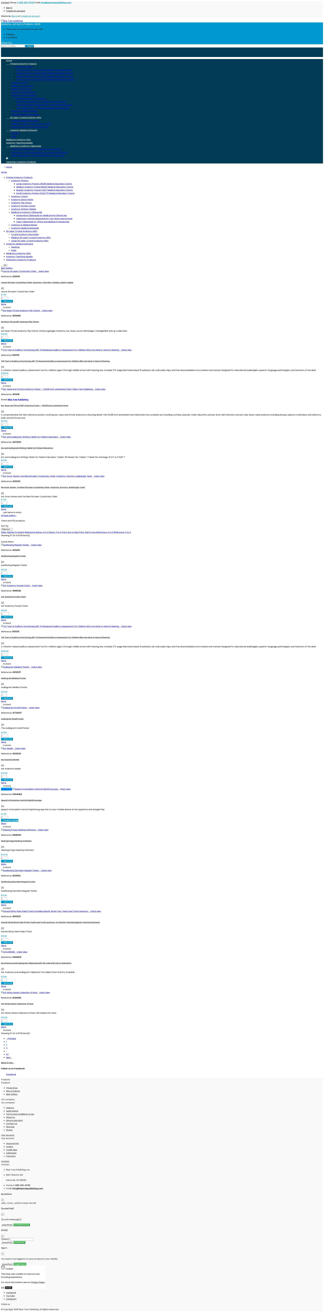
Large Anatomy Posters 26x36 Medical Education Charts (44, 70)
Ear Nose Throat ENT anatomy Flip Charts (20, 321)
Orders (9, 1146)
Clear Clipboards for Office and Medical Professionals (42, 108)
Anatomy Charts (19, 82)
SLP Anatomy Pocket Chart (13, 597)
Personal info (12, 1143)
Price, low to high (70, 532)
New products (13, 1091)
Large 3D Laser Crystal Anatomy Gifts (29, 127)
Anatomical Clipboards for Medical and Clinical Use (41, 101)
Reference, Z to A (122, 532)
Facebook (11, 1074)
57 (7, 1054)
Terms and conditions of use (20, 1114)
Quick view (43, 271)
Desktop (15, 133)
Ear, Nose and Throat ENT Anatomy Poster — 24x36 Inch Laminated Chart (34, 405)
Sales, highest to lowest (13, 532)
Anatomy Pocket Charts (23, 92)
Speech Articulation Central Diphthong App (21, 800)
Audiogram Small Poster (12, 719)
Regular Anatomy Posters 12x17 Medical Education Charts (44, 76)
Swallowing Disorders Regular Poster (18, 881)
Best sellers (11, 1094)
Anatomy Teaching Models (19, 142)
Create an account (15, 10)
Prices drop (11, 1087)
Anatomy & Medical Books (24, 111)
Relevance (7, 529)
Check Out (7, 42)
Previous (11, 1038)
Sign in (9, 7)
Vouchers (11, 1156)
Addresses (11, 1153)
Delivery (10, 1107)
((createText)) (19, 1242)
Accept (8, 1288)
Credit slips (11, 1149)
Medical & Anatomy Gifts (18, 139)
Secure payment (14, 1120)
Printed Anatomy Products (21, 63)
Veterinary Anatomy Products (21, 161)
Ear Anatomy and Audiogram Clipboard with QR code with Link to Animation (36, 963)
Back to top (8, 1062)
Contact (5, 2)
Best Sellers (7, 268)
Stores (9, 1130)
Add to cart (7, 301)
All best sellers (9, 515)
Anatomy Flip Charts (21, 89)
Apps (13, 136)
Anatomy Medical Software (21, 130)
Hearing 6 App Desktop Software (16, 841)
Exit (2, 1287)
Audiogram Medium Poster (13, 678)
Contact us (11, 1123)
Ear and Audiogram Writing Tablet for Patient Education (27, 448)
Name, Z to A (55, 532)
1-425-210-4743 (25, 2)
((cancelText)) (7, 1225)
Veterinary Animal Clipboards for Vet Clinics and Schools (44, 104)
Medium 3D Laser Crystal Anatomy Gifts (31, 123)
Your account (7, 1135)
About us (10, 1117)
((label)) (5, 1239)
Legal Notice (12, 1111)
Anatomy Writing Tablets (23, 95)
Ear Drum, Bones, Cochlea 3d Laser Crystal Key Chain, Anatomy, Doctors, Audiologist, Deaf (43, 487)
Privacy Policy (38, 1282)
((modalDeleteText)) (22, 1225)
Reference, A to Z (105, 532)
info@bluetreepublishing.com (56, 2)
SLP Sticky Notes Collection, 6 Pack (17, 1004)
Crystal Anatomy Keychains (25, 120)
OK (4, 265)
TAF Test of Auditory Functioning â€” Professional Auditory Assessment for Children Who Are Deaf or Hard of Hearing (55, 361)
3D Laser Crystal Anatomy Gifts (23, 117)
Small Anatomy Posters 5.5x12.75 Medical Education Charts (45, 79)
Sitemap (10, 1126)
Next (9, 1057)
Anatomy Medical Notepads (25, 114)
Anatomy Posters (22, 66)
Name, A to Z (42, 532)
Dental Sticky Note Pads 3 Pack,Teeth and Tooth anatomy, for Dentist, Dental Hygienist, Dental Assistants (50, 922)
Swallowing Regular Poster (13, 556)
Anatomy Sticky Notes (22, 85)
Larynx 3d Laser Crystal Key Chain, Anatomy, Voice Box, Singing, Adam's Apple (37, 282)
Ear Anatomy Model (10, 759)
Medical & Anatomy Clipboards (28, 98)
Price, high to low (87, 532)
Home (4, 172)
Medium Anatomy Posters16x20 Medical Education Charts (44, 73)
